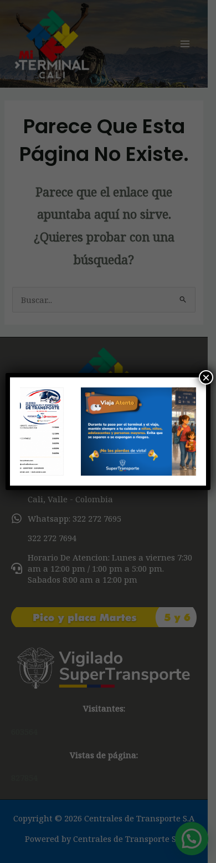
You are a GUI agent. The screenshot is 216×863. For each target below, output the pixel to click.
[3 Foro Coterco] (108, 431)
